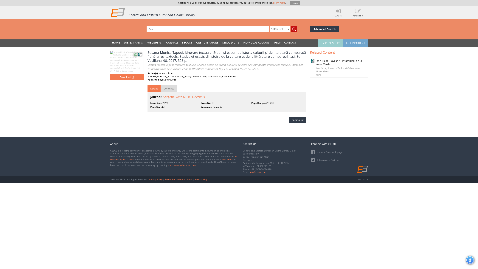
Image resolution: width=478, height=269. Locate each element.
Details (154, 88)
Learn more (279, 2)
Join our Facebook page (329, 152)
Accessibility (201, 179)
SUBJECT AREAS (133, 42)
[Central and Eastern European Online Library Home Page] (153, 12)
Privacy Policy (155, 179)
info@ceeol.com (258, 172)
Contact (290, 42)
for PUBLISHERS (330, 43)
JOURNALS (171, 42)
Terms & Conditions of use (178, 179)
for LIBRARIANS (355, 43)
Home (116, 42)
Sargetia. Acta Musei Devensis (184, 97)
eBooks (187, 42)
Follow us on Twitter (327, 160)
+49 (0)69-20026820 (260, 169)
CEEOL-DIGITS (230, 42)
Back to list (298, 120)
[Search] (294, 29)
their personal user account (182, 165)
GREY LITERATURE (207, 42)
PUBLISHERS (154, 42)
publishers (227, 159)
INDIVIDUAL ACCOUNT (257, 42)
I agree (295, 2)
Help (277, 42)
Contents (169, 88)
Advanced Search (325, 29)
